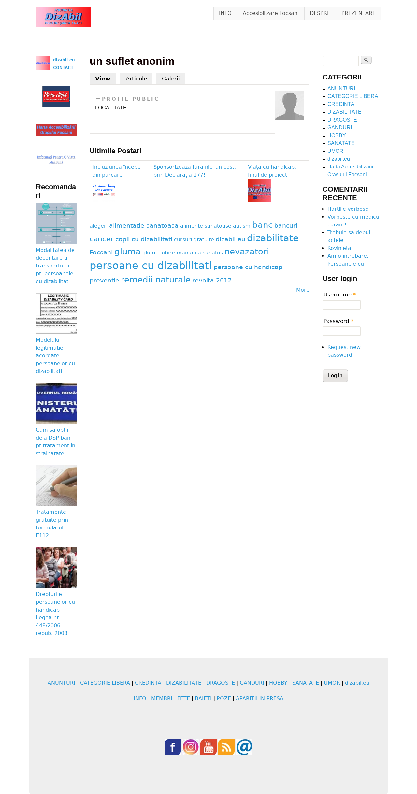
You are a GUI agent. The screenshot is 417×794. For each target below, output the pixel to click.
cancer (102, 239)
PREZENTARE (358, 13)
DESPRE (320, 13)
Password (339, 321)
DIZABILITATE (344, 112)
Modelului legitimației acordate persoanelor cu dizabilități (55, 355)
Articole (136, 78)
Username (340, 294)
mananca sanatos (200, 253)
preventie (104, 280)
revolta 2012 (212, 280)
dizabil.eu (230, 239)
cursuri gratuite (194, 240)
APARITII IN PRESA (259, 698)
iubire (167, 253)
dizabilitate (273, 238)
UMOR (335, 151)
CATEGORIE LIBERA (352, 96)
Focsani (101, 252)
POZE (224, 698)
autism (242, 226)
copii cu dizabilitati (143, 239)
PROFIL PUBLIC (130, 99)
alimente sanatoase (205, 226)
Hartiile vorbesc (347, 209)
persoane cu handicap (248, 267)
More (302, 290)
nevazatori (246, 251)
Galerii (171, 78)
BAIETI (203, 698)
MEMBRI (161, 698)
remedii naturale (156, 279)
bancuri (285, 225)
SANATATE (341, 143)
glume (150, 253)
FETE (183, 698)
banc (262, 225)
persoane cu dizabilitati (151, 265)
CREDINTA (340, 104)
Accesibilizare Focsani (271, 13)
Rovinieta (339, 248)
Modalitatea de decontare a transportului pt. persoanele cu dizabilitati (55, 265)
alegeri (99, 226)
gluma (127, 251)
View (105, 78)
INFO (225, 13)
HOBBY (336, 135)
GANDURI (339, 127)
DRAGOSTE (342, 120)
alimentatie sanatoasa (144, 225)
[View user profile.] (289, 118)
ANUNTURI (341, 88)
